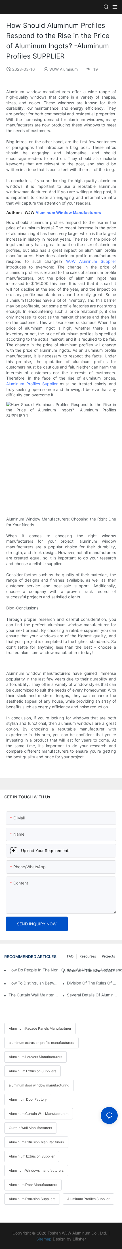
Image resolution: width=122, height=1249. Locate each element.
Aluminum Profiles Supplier (32, 383)
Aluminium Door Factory (28, 1099)
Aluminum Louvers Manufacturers (35, 1057)
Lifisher (79, 1238)
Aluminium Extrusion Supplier (31, 1156)
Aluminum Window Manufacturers (68, 212)
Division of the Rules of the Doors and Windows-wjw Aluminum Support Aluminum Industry (92, 983)
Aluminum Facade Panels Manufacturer (40, 1028)
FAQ (70, 956)
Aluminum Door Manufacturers (33, 1185)
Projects (108, 956)
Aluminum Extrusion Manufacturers (36, 1142)
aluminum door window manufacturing (39, 1085)
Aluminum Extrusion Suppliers (32, 1199)
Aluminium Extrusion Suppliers (32, 1071)
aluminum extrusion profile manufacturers (41, 1042)
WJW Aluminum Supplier (89, 261)
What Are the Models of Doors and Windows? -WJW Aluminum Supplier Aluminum (92, 970)
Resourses (87, 956)
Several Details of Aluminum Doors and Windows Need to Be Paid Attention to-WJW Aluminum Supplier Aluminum (92, 994)
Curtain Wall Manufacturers (30, 1128)
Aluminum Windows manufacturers (36, 1170)
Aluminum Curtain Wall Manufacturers (38, 1113)
